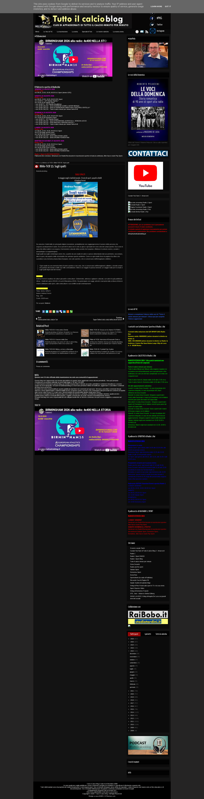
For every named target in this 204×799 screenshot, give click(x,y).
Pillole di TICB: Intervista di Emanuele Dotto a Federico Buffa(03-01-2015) (105, 340)
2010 (132, 724)
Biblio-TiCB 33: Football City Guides (102, 349)
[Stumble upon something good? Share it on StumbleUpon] (54, 311)
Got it (168, 6)
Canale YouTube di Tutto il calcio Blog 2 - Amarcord (147, 551)
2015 (132, 709)
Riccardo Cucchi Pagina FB (139, 580)
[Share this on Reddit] (67, 311)
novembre (133, 656)
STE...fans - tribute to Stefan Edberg (142, 593)
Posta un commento (43, 366)
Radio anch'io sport (136, 567)
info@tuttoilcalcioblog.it (137, 234)
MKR (101, 796)
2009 (132, 727)
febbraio (133, 684)
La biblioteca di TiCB (46, 162)
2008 (132, 730)
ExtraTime (133, 575)
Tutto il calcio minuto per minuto (140, 561)
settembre (133, 663)
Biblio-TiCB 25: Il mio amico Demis (56, 330)
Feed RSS (146, 31)
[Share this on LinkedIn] (64, 311)
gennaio (133, 687)
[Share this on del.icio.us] (61, 311)
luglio (132, 669)
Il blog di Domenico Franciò (139, 591)
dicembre (133, 653)
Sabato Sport (134, 569)
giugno (132, 672)
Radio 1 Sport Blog (136, 559)
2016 (132, 706)
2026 (132, 639)
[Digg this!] (57, 311)
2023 (132, 648)
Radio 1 (132, 553)
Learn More (156, 6)
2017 (132, 703)
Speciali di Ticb (87, 31)
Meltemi (47, 303)
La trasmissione (62, 31)
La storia (75, 31)
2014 (132, 712)
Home (37, 162)
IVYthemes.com (110, 796)
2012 (132, 718)
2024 (132, 645)
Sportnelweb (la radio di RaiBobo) (141, 577)
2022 (132, 651)
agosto (132, 666)
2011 (132, 721)
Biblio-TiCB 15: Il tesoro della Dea (56, 339)
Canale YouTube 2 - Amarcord (138, 196)
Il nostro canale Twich (137, 548)
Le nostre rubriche (102, 31)
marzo (132, 681)
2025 (132, 642)
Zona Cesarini (135, 564)
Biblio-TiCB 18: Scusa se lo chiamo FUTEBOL (105, 330)
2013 (132, 715)
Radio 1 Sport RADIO (137, 556)
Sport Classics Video (137, 588)
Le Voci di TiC (48, 31)
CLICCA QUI (113, 792)
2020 (132, 694)
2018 (132, 700)
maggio (132, 675)
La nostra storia (118, 31)
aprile (132, 678)
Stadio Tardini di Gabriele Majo (140, 583)
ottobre (132, 660)
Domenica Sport (135, 572)
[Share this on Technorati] (71, 311)
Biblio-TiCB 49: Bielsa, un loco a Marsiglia (59, 349)
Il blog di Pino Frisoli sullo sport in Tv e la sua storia (147, 585)
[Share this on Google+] (50, 311)
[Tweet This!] (47, 311)
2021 (132, 691)
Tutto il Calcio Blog (93, 784)
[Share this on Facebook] (43, 311)
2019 (132, 697)
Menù (37, 31)
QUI (115, 790)
